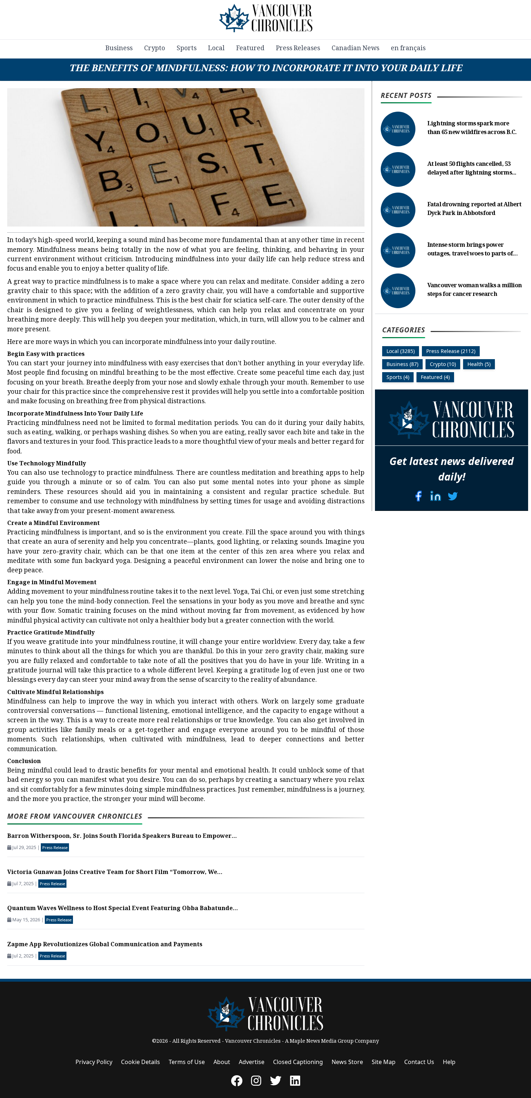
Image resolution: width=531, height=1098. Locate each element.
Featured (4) (435, 377)
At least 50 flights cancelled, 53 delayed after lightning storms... (472, 169)
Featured (250, 48)
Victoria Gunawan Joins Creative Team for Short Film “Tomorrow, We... (115, 873)
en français (408, 48)
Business (119, 48)
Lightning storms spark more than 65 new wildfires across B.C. (472, 129)
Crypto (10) (443, 364)
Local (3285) (401, 351)
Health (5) (479, 364)
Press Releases (298, 48)
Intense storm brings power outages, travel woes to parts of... (472, 250)
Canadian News (355, 48)
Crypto (154, 48)
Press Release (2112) (450, 351)
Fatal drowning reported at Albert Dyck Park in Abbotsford (474, 210)
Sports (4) (398, 377)
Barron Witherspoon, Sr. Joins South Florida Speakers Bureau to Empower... (122, 836)
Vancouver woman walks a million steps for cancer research (474, 290)
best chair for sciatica (224, 301)
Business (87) (402, 364)
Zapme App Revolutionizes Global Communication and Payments (104, 945)
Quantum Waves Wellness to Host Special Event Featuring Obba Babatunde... (122, 909)
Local (216, 48)
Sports (187, 48)
